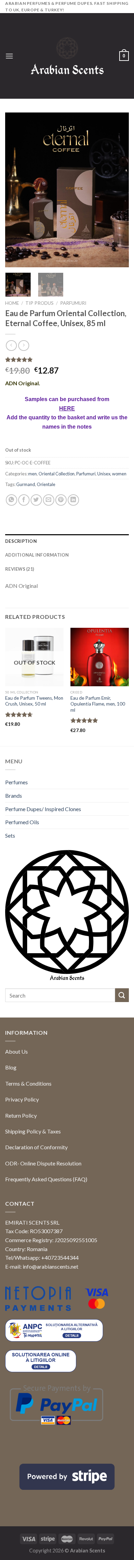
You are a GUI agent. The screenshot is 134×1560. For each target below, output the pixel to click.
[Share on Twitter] (36, 500)
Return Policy (21, 1115)
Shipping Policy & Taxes (33, 1131)
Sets (10, 835)
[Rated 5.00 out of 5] (84, 720)
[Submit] (122, 995)
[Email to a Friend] (48, 500)
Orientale (46, 484)
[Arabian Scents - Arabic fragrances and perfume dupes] (67, 56)
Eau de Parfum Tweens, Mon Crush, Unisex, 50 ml (34, 701)
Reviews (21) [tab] (19, 569)
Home (12, 303)
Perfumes (16, 782)
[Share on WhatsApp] (11, 500)
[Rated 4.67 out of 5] (19, 714)
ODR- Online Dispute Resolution (43, 1163)
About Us (16, 1051)
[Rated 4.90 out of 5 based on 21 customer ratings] (67, 359)
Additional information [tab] (37, 555)
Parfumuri (73, 303)
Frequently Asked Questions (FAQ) (46, 1179)
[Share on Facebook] (24, 500)
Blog (10, 1067)
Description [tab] (21, 541)
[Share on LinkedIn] (73, 500)
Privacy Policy (22, 1099)
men (32, 473)
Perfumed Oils (22, 822)
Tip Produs (39, 303)
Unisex (103, 473)
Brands (13, 795)
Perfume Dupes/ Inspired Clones (43, 809)
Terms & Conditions (28, 1083)
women (119, 473)
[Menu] (9, 55)
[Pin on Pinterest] (61, 500)
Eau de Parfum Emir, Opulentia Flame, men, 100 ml (97, 704)
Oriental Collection (56, 473)
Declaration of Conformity (36, 1147)
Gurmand (25, 484)
